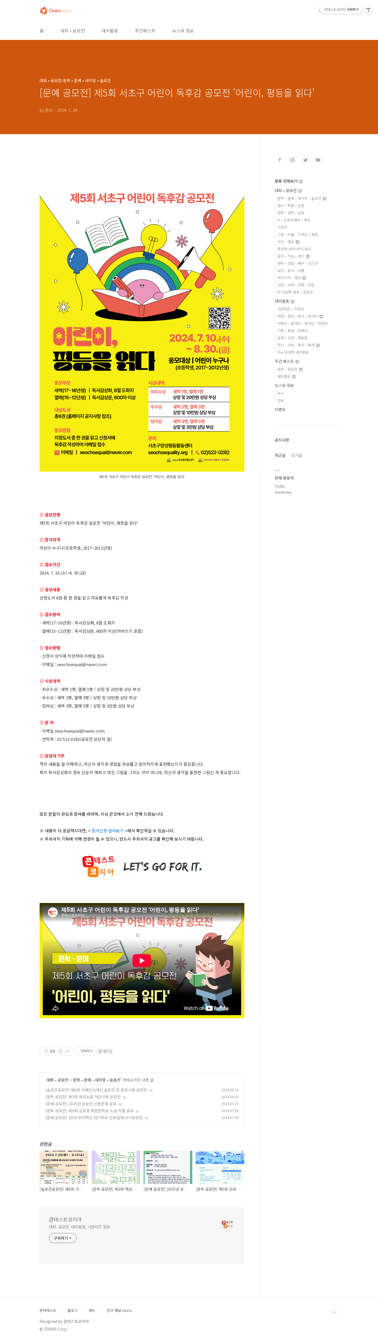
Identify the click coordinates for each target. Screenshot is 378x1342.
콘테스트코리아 (65, 1219)
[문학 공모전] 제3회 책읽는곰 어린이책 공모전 (83, 1096)
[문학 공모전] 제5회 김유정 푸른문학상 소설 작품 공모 (89, 1110)
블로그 (72, 1310)
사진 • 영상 (286, 241)
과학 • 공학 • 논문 (290, 212)
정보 (280, 400)
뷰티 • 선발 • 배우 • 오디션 (297, 263)
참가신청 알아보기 (108, 830)
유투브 (318, 160)
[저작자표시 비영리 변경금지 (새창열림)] (104, 1051)
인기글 (296, 455)
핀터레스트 (48, 1310)
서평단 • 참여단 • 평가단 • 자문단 (302, 323)
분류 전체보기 (287, 181)
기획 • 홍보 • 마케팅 (292, 330)
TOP (334, 1312)
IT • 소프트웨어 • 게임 (293, 220)
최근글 (280, 455)
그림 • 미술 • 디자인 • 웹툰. (298, 234)
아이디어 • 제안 (289, 277)
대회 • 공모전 (72, 30)
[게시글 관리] (67, 1051)
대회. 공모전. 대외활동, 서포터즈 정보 (79, 1226)
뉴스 (280, 393)
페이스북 (280, 160)
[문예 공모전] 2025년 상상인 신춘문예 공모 (80, 1103)
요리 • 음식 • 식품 (290, 270)
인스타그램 (292, 160)
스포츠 (282, 227)
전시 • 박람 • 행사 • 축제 (296, 345)
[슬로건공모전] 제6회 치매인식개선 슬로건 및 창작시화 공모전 (96, 1090)
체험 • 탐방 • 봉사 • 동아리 (298, 316)
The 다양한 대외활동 (293, 352)
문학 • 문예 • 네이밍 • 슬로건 (96, 1080)
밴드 (92, 1310)
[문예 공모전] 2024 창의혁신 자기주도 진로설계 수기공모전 (94, 1117)
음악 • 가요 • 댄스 (291, 256)
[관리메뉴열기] (368, 10)
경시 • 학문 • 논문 (290, 205)
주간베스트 (145, 30)
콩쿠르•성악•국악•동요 (294, 248)
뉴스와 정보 (183, 30)
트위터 (305, 160)
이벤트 (280, 409)
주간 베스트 (285, 361)
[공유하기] (60, 1051)
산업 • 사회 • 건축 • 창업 (296, 284)
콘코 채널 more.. (120, 1310)
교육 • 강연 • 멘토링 (292, 337)
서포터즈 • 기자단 (290, 309)
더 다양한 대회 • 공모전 (295, 292)
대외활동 (110, 30)
